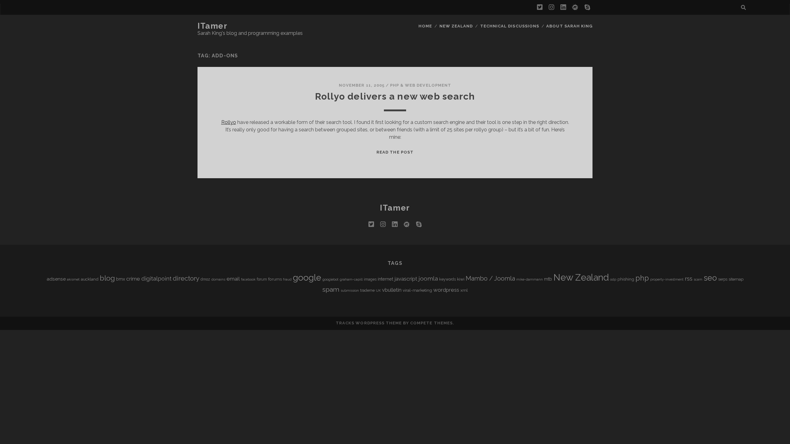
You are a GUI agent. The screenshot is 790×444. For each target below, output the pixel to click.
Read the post (395, 152)
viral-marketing (417, 290)
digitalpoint (156, 278)
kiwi (460, 279)
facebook (248, 279)
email (233, 279)
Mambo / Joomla (490, 278)
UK (378, 290)
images (370, 279)
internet (385, 279)
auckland (89, 279)
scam (698, 279)
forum (262, 279)
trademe (367, 290)
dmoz (205, 279)
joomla (428, 278)
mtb (548, 279)
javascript (405, 279)
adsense (56, 279)
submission (350, 290)
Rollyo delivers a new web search (395, 96)
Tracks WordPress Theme (369, 323)
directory (186, 278)
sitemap (736, 279)
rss (688, 278)
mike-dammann (529, 279)
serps (722, 279)
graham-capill (351, 279)
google (307, 278)
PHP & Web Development (420, 85)
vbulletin (391, 290)
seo (710, 277)
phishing (625, 279)
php (642, 278)
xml (464, 290)
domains (218, 279)
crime (133, 279)
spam (330, 289)
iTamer (212, 26)
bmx (120, 279)
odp (613, 279)
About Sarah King (569, 26)
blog (107, 278)
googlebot (330, 279)
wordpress (446, 290)
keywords (447, 279)
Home (425, 26)
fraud (287, 279)
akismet (73, 279)
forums (275, 279)
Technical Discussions (509, 26)
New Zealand (456, 26)
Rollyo (228, 122)
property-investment (667, 279)
